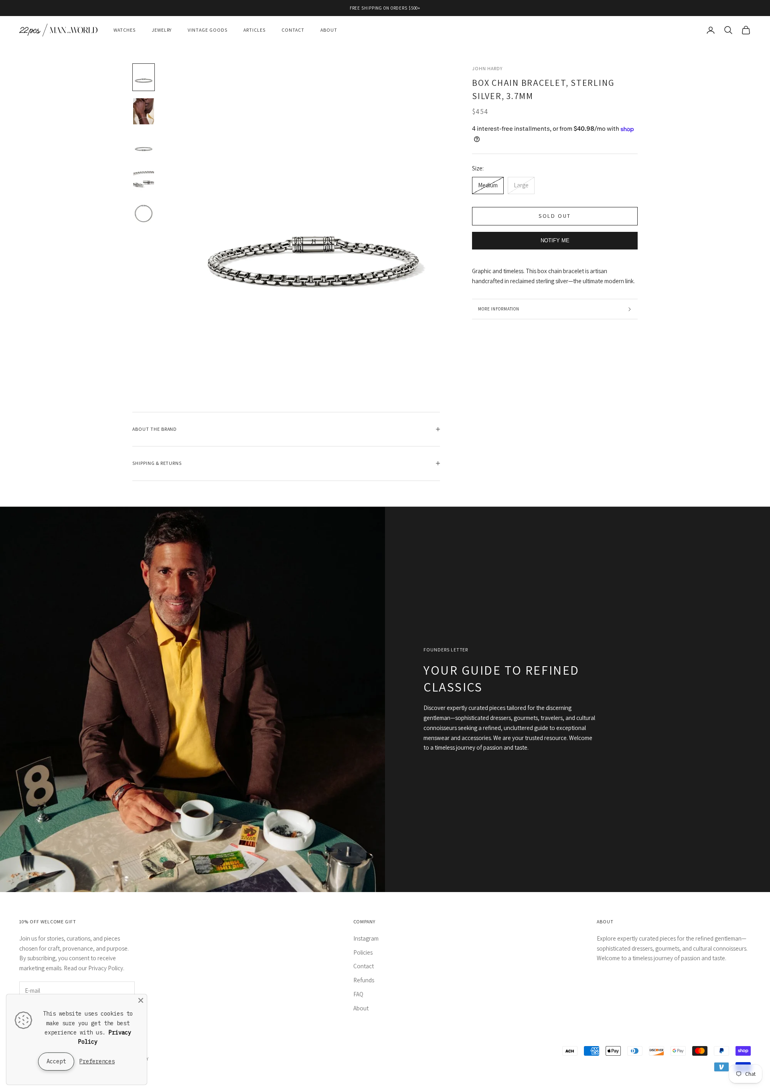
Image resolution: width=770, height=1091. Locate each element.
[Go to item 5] (143, 213)
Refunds (363, 980)
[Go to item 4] (143, 179)
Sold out (555, 216)
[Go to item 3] (143, 145)
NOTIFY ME (555, 241)
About (328, 30)
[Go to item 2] (143, 111)
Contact (293, 30)
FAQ (358, 994)
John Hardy (487, 68)
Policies (363, 952)
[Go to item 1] (143, 77)
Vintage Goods (207, 30)
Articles (254, 30)
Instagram (366, 938)
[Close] (141, 1000)
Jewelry (162, 30)
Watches (124, 30)
